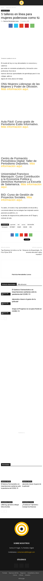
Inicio (2, 7)
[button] (40, 2)
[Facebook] (16, 566)
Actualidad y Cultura (7, 502)
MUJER (19, 227)
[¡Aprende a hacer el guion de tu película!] (6, 301)
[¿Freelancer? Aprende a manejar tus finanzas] (32, 496)
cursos (23, 224)
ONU (30, 227)
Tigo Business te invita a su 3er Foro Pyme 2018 (11, 251)
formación (5, 227)
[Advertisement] (21, 446)
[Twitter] (27, 566)
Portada (4, 573)
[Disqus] (21, 350)
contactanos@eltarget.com (26, 552)
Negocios (23, 573)
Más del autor (22, 284)
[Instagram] (22, 566)
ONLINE (25, 227)
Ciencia (15, 575)
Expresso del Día (11, 7)
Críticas (21, 575)
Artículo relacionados (9, 284)
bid (18, 224)
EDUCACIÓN (31, 224)
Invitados (27, 575)
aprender (13, 224)
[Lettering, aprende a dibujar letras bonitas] (11, 496)
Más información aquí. (15, 89)
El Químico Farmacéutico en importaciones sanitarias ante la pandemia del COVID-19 (24, 292)
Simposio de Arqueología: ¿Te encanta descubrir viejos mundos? (32, 252)
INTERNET (12, 227)
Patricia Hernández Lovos (11, 21)
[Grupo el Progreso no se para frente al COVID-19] (6, 311)
